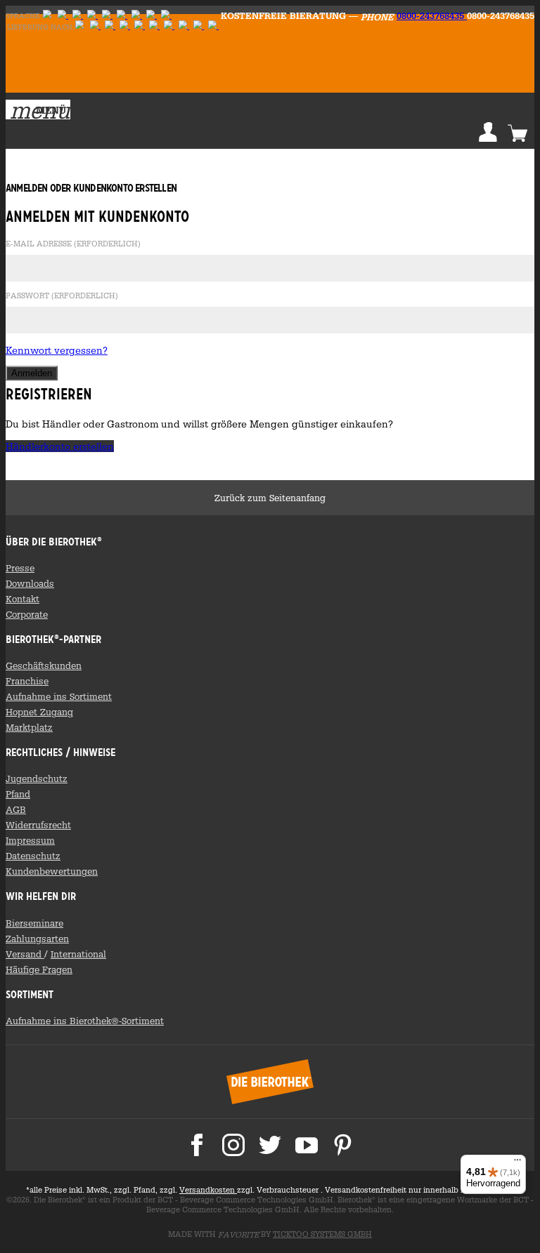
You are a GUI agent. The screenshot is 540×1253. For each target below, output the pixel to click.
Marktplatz (29, 727)
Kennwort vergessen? (57, 350)
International (78, 954)
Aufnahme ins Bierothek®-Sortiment (85, 1020)
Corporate (27, 614)
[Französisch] (122, 15)
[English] (63, 15)
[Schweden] (92, 15)
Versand (25, 954)
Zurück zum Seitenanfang (270, 497)
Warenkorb (517, 132)
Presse (20, 568)
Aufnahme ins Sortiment (59, 696)
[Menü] (517, 1163)
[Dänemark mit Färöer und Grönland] (184, 26)
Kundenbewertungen (52, 871)
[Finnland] (77, 15)
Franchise (27, 681)
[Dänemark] (166, 15)
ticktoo (322, 1234)
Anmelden (488, 132)
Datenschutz (33, 855)
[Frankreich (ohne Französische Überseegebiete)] (154, 26)
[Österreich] (95, 26)
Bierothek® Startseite (270, 1081)
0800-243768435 (432, 15)
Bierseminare (34, 923)
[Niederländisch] (107, 15)
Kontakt (22, 598)
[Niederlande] (169, 26)
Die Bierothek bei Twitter (270, 1145)
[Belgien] (198, 26)
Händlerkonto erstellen (60, 446)
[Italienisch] (136, 15)
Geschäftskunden (44, 665)
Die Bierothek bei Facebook (197, 1145)
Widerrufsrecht (38, 824)
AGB (16, 809)
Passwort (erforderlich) (62, 296)
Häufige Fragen (39, 969)
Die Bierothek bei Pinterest (343, 1145)
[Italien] (125, 26)
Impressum (30, 840)
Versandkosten (208, 1190)
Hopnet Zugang (39, 711)
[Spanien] (213, 26)
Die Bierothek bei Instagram (233, 1145)
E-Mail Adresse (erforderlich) (73, 244)
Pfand (18, 794)
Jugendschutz (37, 778)
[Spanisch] (151, 15)
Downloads (30, 583)
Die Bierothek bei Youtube (306, 1145)
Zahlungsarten (37, 938)
